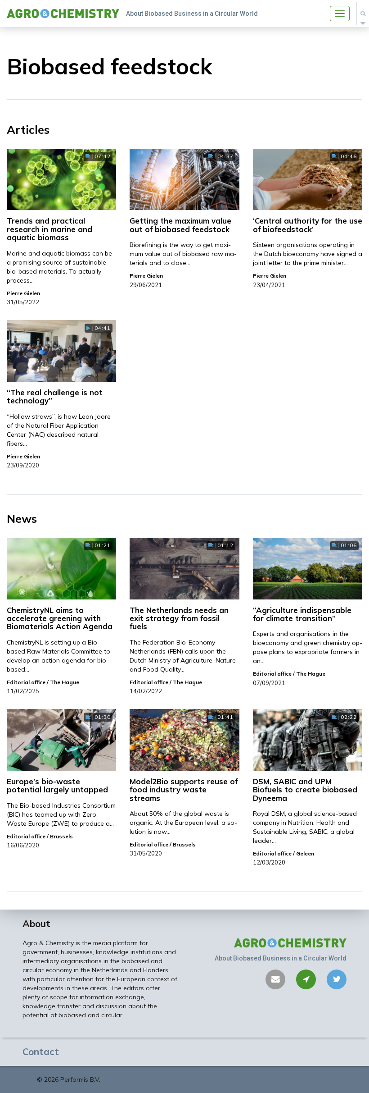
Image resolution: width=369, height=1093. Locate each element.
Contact (40, 1051)
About (36, 923)
